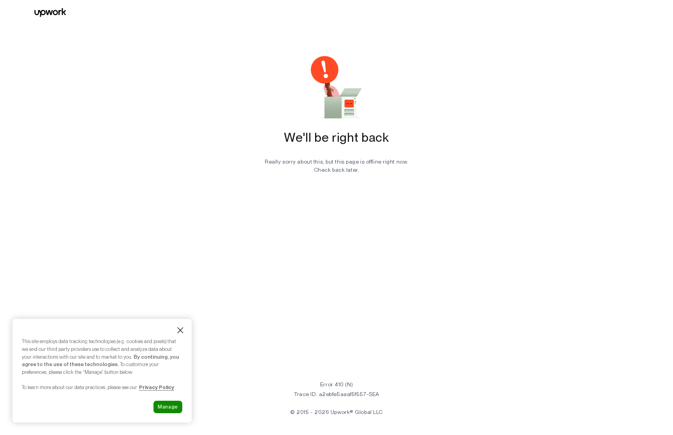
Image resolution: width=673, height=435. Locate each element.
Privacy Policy (156, 387)
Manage (168, 407)
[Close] (180, 330)
